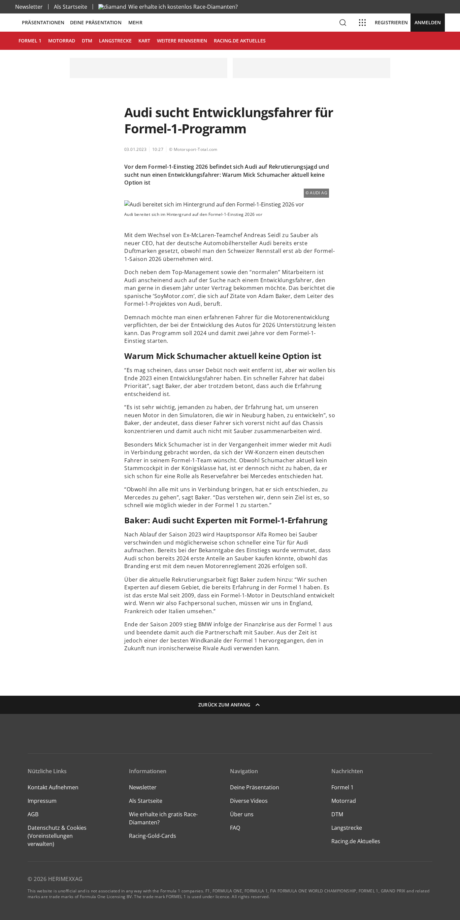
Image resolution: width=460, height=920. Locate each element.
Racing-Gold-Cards (152, 836)
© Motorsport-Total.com (193, 149)
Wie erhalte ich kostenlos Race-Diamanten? (183, 6)
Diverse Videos (249, 800)
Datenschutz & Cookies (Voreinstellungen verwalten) (57, 836)
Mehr (135, 22)
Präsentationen (43, 22)
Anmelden (428, 22)
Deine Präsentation (96, 22)
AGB (33, 814)
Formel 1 (342, 787)
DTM (337, 814)
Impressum (42, 800)
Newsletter (29, 6)
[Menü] (362, 22)
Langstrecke (346, 827)
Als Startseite (70, 6)
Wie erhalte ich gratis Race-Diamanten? (163, 818)
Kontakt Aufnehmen (53, 787)
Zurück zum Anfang (224, 704)
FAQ (235, 827)
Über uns (242, 814)
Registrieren (391, 22)
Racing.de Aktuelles (355, 841)
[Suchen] (343, 22)
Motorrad (343, 800)
